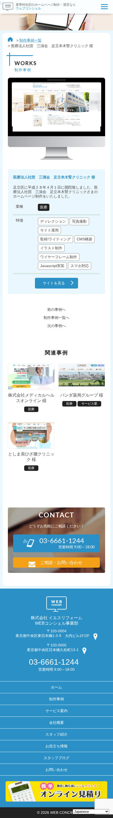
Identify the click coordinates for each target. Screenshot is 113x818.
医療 (43, 207)
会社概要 (56, 722)
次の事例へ (56, 326)
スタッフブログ (56, 758)
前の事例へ (56, 309)
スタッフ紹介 (56, 734)
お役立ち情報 (56, 746)
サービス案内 (56, 711)
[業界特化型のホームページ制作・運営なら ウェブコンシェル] (38, 12)
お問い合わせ (56, 770)
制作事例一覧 (30, 40)
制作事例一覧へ (56, 317)
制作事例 (56, 699)
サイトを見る (54, 283)
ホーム (56, 687)
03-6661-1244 (54, 662)
